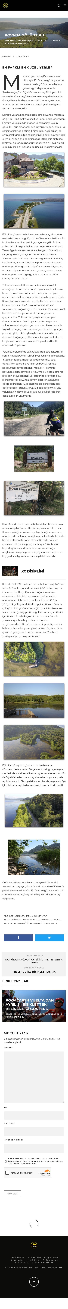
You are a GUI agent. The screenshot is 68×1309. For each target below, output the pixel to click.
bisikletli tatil (23, 916)
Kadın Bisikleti (44, 1263)
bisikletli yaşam (13, 920)
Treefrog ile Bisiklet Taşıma (34, 971)
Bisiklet (9, 916)
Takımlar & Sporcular (45, 1258)
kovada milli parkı (40, 923)
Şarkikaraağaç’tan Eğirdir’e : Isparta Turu (34, 961)
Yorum (8, 1048)
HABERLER (18, 1258)
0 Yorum (55, 41)
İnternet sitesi (13, 1140)
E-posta (9, 1124)
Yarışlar (19, 1260)
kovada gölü (21, 923)
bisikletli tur (40, 916)
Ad (6, 1107)
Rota (55, 923)
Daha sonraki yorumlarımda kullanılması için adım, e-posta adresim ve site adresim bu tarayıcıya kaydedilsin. (35, 1161)
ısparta (8, 923)
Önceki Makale (34, 956)
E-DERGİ (23, 1263)
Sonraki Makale (34, 968)
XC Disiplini (32, 571)
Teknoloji (52, 1260)
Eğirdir (28, 920)
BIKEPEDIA (10, 41)
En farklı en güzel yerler (47, 920)
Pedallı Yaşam (25, 41)
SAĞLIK (35, 1260)
